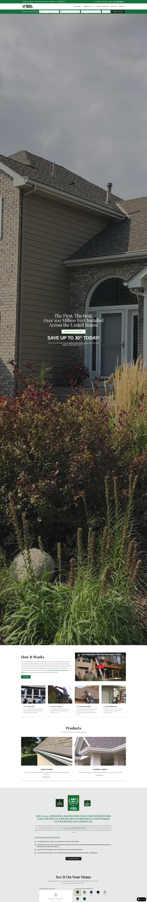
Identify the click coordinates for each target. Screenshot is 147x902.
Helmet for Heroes (102, 6)
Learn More (26, 677)
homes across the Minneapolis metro (74, 828)
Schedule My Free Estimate (73, 331)
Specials (113, 6)
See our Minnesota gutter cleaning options (76, 343)
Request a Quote (73, 858)
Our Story (77, 6)
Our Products (87, 6)
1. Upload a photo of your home (47, 888)
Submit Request (118, 11)
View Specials (61, 1)
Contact (122, 6)
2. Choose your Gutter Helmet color (84, 888)
